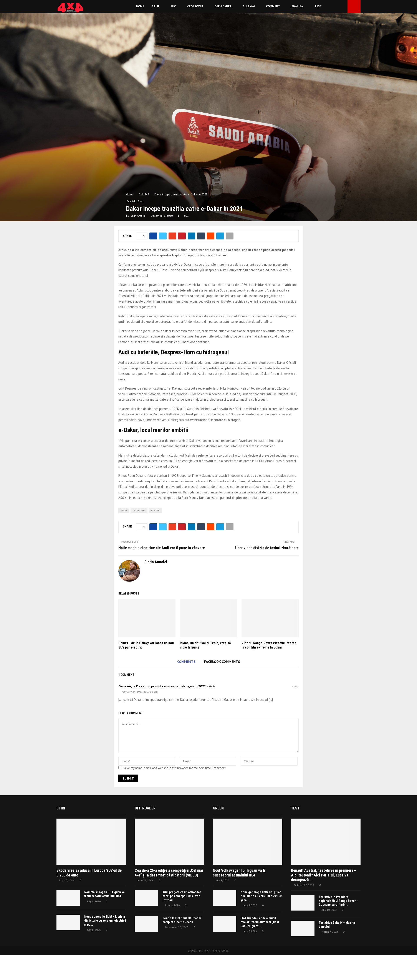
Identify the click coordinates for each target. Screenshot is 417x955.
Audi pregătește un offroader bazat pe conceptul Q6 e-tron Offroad (181, 896)
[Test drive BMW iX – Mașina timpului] (302, 928)
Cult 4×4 (249, 6)
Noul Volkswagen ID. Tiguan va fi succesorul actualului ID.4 (239, 872)
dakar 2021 (139, 510)
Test (318, 6)
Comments (186, 661)
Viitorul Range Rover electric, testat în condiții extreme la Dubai (269, 645)
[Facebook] (338, 6)
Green (140, 201)
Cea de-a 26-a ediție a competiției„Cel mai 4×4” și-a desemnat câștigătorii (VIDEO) (169, 872)
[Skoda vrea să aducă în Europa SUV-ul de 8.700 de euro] (91, 842)
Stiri (155, 6)
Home (140, 6)
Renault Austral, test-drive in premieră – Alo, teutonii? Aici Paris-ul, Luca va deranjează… (323, 875)
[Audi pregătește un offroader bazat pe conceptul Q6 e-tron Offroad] (146, 898)
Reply (295, 686)
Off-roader (223, 6)
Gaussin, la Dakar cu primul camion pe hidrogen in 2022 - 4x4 (166, 686)
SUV (173, 6)
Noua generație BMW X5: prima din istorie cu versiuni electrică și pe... (105, 920)
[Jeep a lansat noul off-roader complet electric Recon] (146, 924)
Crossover (195, 6)
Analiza (297, 6)
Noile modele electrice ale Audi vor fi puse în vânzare (161, 547)
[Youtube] (343, 6)
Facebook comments (222, 661)
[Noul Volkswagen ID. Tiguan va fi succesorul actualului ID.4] (68, 898)
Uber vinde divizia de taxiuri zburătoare (267, 547)
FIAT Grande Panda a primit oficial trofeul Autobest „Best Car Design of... (260, 922)
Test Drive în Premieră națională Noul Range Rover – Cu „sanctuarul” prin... (338, 900)
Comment (273, 6)
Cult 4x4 (131, 201)
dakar (124, 510)
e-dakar (155, 510)
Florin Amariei (138, 215)
